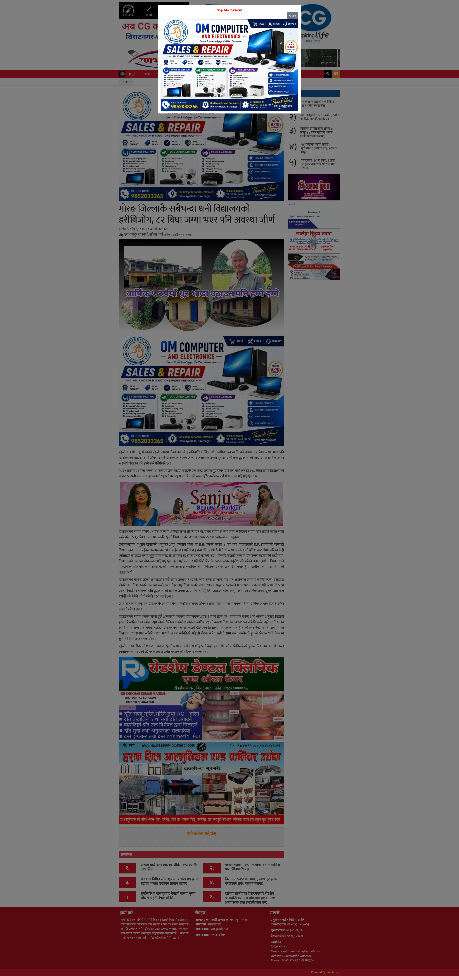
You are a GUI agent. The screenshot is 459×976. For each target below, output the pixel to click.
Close (292, 15)
